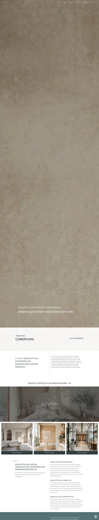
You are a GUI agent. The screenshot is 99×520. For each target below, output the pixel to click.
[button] (95, 516)
